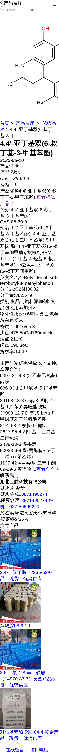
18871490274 (33, 494)
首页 (4, 123)
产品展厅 (25, 123)
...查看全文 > (46, 469)
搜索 (32, 10)
